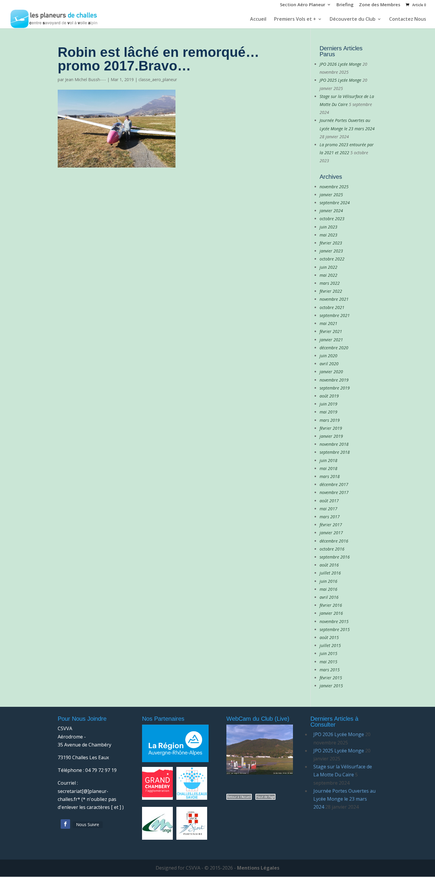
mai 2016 (328, 589)
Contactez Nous (407, 19)
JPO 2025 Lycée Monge (340, 80)
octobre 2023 (332, 218)
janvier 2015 (331, 685)
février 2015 (331, 677)
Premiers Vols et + (295, 19)
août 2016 (329, 565)
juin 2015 (328, 653)
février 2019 (331, 428)
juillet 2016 (330, 573)
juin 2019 (328, 404)
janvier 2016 (331, 613)
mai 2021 (328, 323)
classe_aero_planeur (157, 79)
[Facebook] (65, 824)
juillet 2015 (330, 645)
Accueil (258, 19)
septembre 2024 (335, 202)
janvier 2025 (331, 194)
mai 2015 (328, 661)
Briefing (345, 5)
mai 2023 (328, 235)
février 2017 (331, 524)
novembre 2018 (334, 444)
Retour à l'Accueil (239, 797)
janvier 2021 (331, 339)
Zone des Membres (379, 5)
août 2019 (329, 396)
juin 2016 (328, 581)
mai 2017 (328, 508)
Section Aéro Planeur (302, 5)
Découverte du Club (353, 19)
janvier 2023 (331, 251)
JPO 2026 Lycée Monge (340, 64)
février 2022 (331, 291)
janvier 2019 (331, 436)
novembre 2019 (334, 380)
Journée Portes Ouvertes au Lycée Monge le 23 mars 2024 (344, 799)
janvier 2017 (331, 532)
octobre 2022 (332, 259)
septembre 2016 (335, 557)
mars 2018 (330, 476)
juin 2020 (328, 355)
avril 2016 (329, 597)
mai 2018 (328, 468)
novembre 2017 (334, 492)
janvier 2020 (331, 371)
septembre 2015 (335, 629)
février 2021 (331, 331)
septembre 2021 (335, 315)
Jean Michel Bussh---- (85, 79)
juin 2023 (328, 227)
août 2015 (329, 637)
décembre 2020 (334, 347)
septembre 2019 (335, 388)
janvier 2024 (331, 210)
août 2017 (329, 500)
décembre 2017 (334, 484)
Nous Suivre (87, 824)
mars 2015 (330, 669)
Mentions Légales (258, 868)
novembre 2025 (334, 186)
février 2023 (331, 243)
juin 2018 (328, 460)
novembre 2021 (334, 299)
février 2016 (331, 605)
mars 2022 (330, 283)
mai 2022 (328, 275)
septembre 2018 (335, 452)
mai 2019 (328, 412)
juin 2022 (328, 267)
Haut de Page (265, 797)
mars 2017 (330, 516)
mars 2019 (330, 420)
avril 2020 (329, 363)
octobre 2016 (332, 549)
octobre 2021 (332, 307)
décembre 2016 (334, 541)
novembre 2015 (334, 621)
